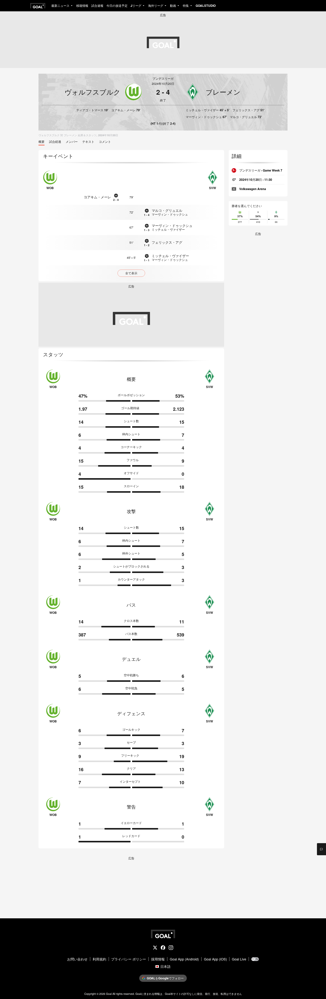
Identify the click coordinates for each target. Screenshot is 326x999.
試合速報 (97, 5)
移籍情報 (82, 5)
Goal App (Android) (184, 959)
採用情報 (158, 959)
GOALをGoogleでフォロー (165, 978)
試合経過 (55, 142)
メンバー (72, 142)
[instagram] (171, 948)
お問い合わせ (77, 959)
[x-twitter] (155, 948)
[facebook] (163, 948)
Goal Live (239, 959)
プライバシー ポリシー (128, 959)
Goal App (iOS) (215, 959)
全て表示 (131, 273)
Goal (109, 994)
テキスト (88, 142)
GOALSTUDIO (206, 5)
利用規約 (99, 959)
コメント (105, 142)
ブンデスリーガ (163, 78)
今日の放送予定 (117, 5)
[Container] (92, 92)
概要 (41, 142)
